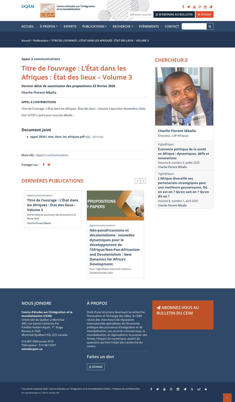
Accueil (28, 26)
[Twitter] (188, 6)
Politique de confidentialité (126, 388)
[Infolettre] (210, 6)
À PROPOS (97, 303)
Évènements (149, 26)
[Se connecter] (206, 389)
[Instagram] (199, 6)
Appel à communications (41, 59)
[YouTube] (194, 6)
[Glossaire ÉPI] (192, 389)
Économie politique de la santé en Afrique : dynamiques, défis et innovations (183, 153)
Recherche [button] (122, 26)
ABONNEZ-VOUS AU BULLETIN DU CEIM (178, 310)
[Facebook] (183, 6)
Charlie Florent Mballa (39, 92)
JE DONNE (204, 14)
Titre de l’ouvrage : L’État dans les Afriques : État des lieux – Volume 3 (52, 205)
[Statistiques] (199, 389)
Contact (172, 26)
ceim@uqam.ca (32, 349)
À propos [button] (47, 26)
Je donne (96, 367)
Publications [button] (93, 26)
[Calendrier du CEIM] (205, 6)
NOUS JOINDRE (36, 303)
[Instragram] (171, 389)
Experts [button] (70, 26)
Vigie (166, 144)
